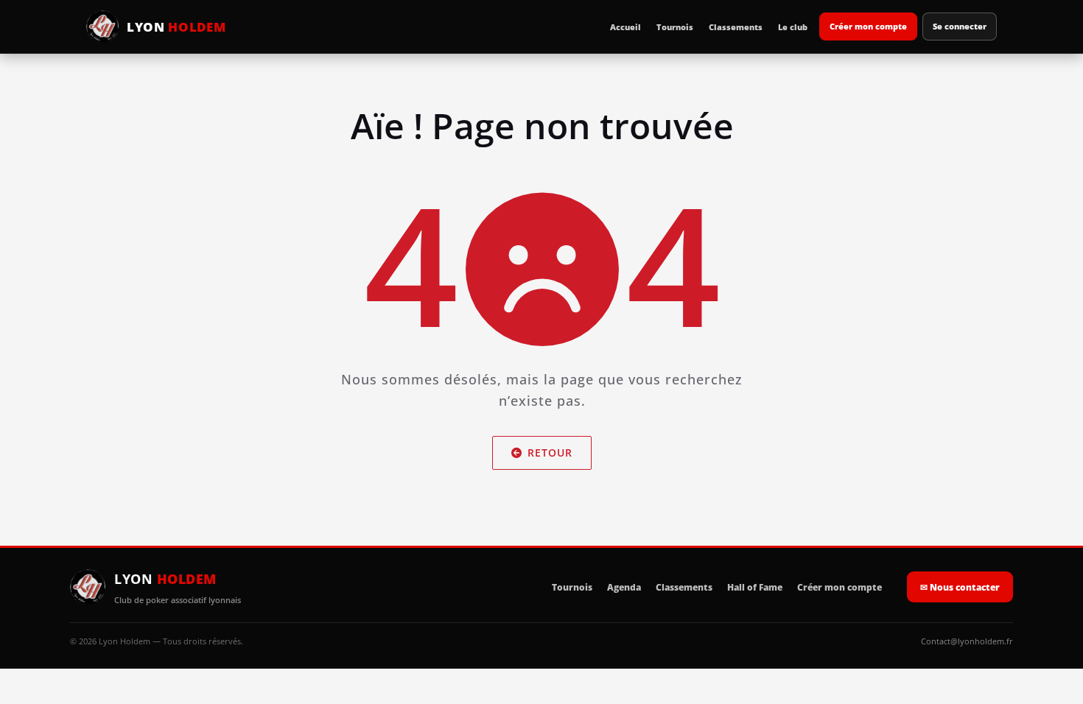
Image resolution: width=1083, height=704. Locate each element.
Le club (792, 26)
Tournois (674, 26)
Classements (736, 26)
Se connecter (959, 26)
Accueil (625, 26)
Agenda (624, 587)
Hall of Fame (754, 587)
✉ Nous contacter (960, 587)
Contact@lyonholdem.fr (967, 641)
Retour (550, 453)
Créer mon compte (868, 26)
